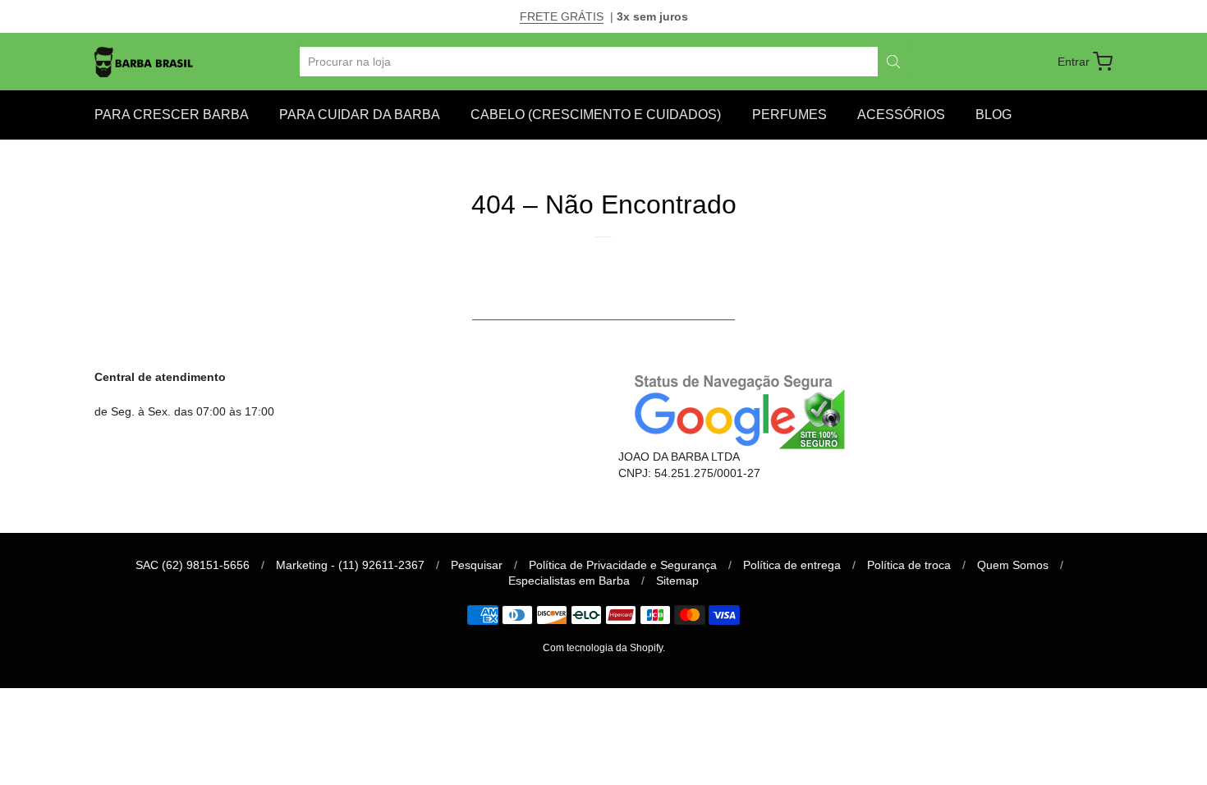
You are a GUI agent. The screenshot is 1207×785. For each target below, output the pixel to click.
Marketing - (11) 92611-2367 (350, 565)
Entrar (1074, 61)
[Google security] (734, 409)
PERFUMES (789, 115)
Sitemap (677, 580)
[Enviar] (893, 61)
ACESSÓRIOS (901, 115)
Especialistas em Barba (569, 580)
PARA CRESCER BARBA (171, 115)
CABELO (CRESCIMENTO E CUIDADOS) (595, 115)
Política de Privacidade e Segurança (623, 565)
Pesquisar (477, 565)
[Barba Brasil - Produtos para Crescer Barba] (144, 61)
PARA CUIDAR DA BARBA (359, 115)
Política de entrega (792, 565)
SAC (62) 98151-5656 (192, 565)
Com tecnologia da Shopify (603, 648)
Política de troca (909, 565)
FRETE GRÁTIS (562, 16)
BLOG (993, 115)
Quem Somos (1013, 565)
